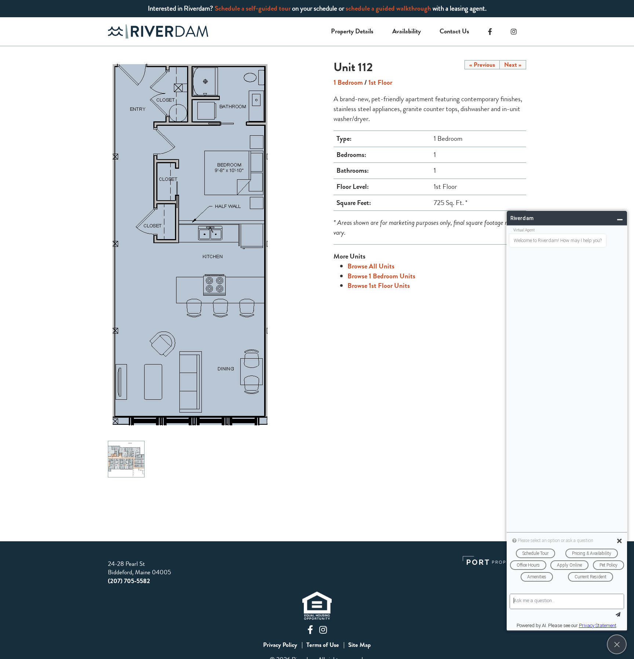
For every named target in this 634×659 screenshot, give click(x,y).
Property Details (352, 31)
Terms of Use (322, 645)
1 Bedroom (348, 82)
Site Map (359, 645)
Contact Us (454, 31)
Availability (406, 31)
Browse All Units (370, 266)
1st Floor (380, 82)
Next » (512, 65)
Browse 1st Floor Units (378, 285)
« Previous (482, 65)
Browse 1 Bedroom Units (381, 276)
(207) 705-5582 (129, 581)
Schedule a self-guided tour (253, 8)
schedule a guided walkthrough (388, 8)
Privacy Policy (280, 645)
